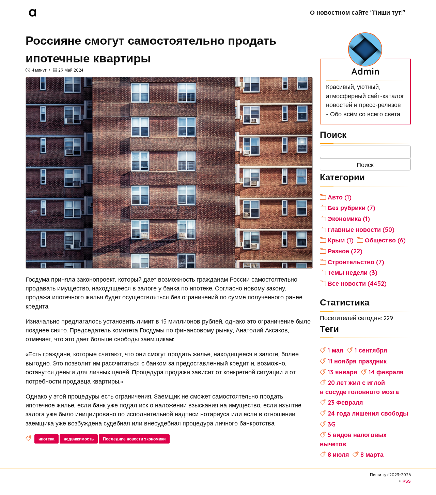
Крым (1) (341, 240)
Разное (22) (345, 251)
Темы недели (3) (352, 272)
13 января (342, 372)
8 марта (372, 454)
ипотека (46, 438)
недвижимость (79, 438)
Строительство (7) (356, 262)
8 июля (338, 454)
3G (332, 424)
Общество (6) (385, 240)
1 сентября (371, 350)
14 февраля (386, 372)
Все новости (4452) (357, 283)
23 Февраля (345, 402)
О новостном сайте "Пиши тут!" (357, 12)
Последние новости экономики (134, 438)
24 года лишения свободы (368, 413)
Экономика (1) (349, 218)
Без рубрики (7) (351, 207)
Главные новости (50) (361, 229)
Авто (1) (340, 197)
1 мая (335, 350)
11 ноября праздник (357, 361)
